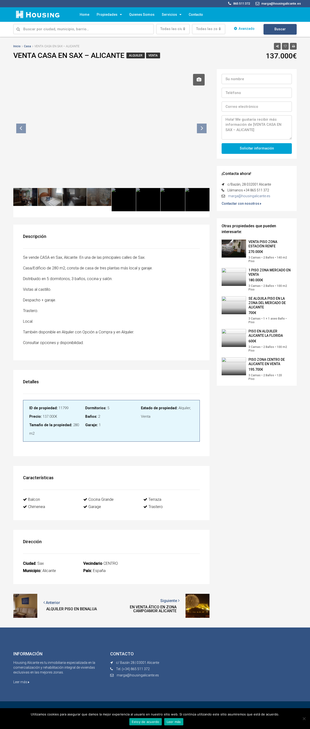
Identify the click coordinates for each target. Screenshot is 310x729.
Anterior (52, 602)
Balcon (34, 499)
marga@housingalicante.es (249, 196)
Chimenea (36, 506)
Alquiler (135, 55)
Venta (153, 55)
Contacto (196, 14)
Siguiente (169, 600)
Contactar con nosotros (241, 203)
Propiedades (107, 14)
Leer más (20, 682)
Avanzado (247, 29)
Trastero (155, 506)
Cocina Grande (101, 499)
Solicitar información (257, 148)
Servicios (169, 14)
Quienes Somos (142, 14)
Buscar (280, 29)
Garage (94, 506)
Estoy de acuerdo (145, 722)
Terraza (154, 499)
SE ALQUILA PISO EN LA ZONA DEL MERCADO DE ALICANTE (267, 303)
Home (84, 14)
